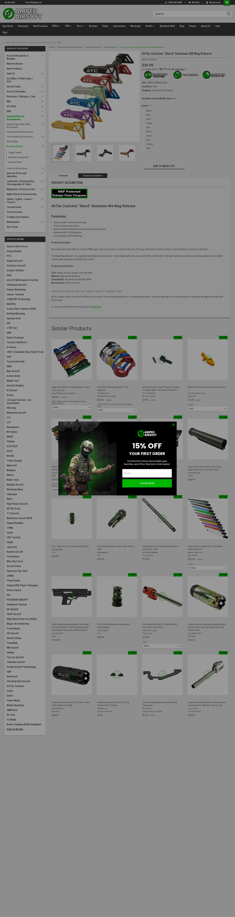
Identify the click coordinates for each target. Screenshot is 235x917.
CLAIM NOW (147, 483)
